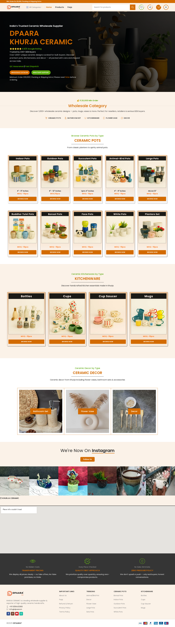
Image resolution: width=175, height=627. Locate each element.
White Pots (118, 612)
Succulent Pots (120, 608)
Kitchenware (147, 591)
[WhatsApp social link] (21, 613)
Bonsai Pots (118, 595)
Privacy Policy (64, 608)
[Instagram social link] (12, 613)
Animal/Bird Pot (92, 595)
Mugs (143, 608)
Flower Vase (91, 604)
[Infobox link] (87, 568)
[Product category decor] (134, 411)
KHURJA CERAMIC (10, 498)
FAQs (67, 77)
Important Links (66, 591)
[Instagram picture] (14, 481)
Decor (88, 599)
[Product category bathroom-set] (40, 411)
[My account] (166, 7)
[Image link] (22, 171)
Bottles (144, 595)
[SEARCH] (132, 7)
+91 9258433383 (16, 606)
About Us (63, 595)
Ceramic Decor (87, 372)
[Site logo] (14, 7)
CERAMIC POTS (87, 140)
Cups (143, 599)
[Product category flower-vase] (87, 411)
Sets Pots (90, 612)
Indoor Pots (118, 599)
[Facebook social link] (8, 613)
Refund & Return (66, 604)
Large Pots (90, 608)
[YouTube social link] (17, 613)
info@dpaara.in (15, 609)
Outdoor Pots (119, 604)
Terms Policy (64, 612)
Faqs (61, 599)
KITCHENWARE (87, 278)
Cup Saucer (146, 604)
